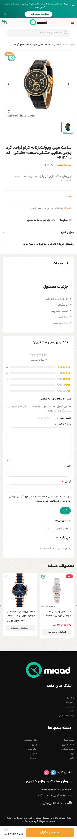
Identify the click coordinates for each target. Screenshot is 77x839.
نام (67, 466)
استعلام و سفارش (57, 632)
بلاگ (72, 711)
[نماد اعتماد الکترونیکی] (57, 803)
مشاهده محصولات (40, 14)
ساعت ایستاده (67, 749)
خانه (73, 45)
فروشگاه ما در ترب (65, 716)
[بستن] (5, 14)
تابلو (35, 753)
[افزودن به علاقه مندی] (43, 576)
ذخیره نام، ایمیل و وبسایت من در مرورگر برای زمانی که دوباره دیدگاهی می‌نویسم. (40, 499)
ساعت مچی (60, 45)
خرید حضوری (68, 707)
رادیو (34, 744)
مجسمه (33, 758)
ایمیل (66, 481)
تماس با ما (69, 702)
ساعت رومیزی (68, 744)
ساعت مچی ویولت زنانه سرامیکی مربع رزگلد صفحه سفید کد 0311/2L (58, 614)
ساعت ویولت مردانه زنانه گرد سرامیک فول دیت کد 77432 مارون (20, 614)
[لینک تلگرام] (53, 772)
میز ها (71, 753)
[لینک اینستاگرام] (46, 772)
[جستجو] (66, 33)
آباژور (72, 758)
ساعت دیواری (68, 740)
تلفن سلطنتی (30, 740)
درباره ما (70, 698)
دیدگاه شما (63, 424)
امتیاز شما (63, 418)
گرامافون (32, 749)
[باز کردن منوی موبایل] (72, 22)
